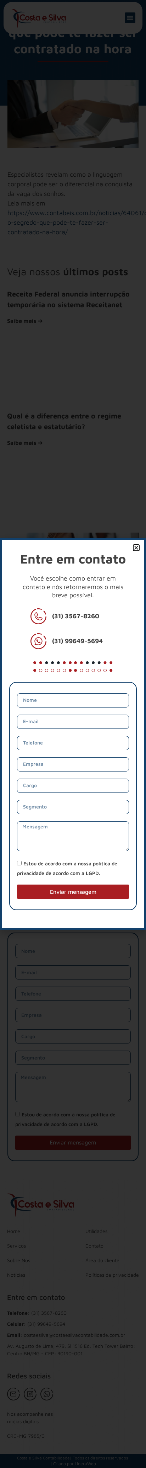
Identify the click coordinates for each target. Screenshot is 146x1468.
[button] (136, 547)
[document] (73, 734)
